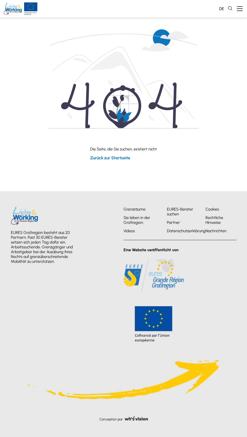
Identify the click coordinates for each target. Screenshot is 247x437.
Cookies (212, 209)
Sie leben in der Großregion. (137, 220)
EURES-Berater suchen (180, 211)
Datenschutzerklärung (186, 230)
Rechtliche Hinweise (214, 220)
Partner (173, 222)
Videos (129, 230)
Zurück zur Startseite (110, 157)
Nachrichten (216, 230)
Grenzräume (134, 209)
